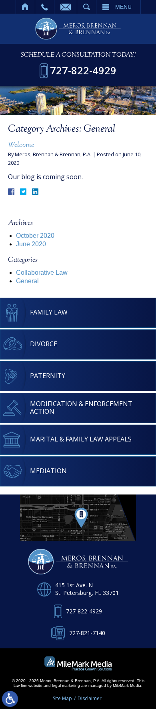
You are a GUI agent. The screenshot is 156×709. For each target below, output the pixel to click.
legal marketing (66, 685)
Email (65, 7)
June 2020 (31, 244)
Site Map (62, 698)
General (27, 281)
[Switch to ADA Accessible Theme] (10, 699)
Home (25, 7)
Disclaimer (90, 698)
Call (44, 7)
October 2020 (35, 235)
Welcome (21, 145)
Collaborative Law (42, 272)
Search (86, 7)
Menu (123, 7)
